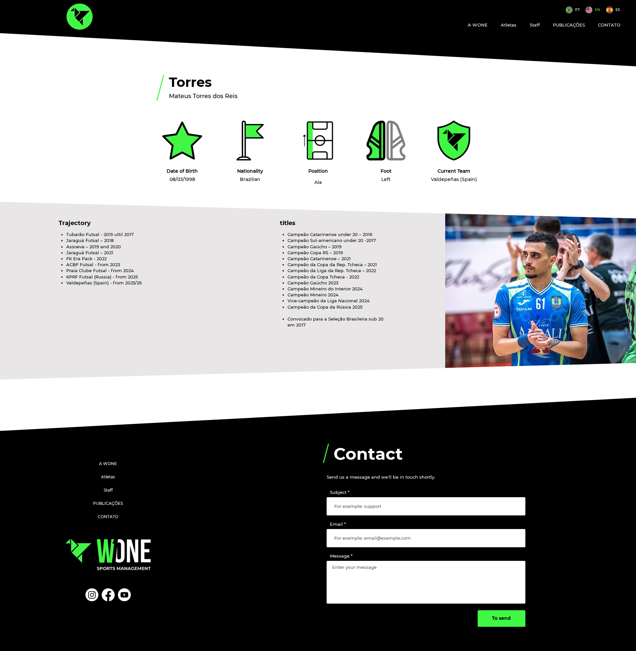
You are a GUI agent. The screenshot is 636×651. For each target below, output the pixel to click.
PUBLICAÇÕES (108, 503)
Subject (338, 492)
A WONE (108, 463)
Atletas (108, 476)
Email (336, 524)
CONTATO (108, 516)
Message (339, 556)
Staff (108, 490)
